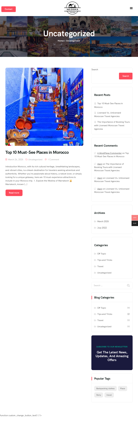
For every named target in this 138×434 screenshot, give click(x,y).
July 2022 (102, 227)
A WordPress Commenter (109, 153)
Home (60, 40)
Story (98, 395)
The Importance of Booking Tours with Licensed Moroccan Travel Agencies (112, 125)
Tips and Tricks (104, 260)
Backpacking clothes (105, 388)
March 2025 (103, 221)
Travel (100, 266)
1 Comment (53, 159)
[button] (131, 8)
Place (122, 388)
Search (95, 69)
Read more (14, 192)
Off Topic (101, 253)
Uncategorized (35, 159)
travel (109, 395)
